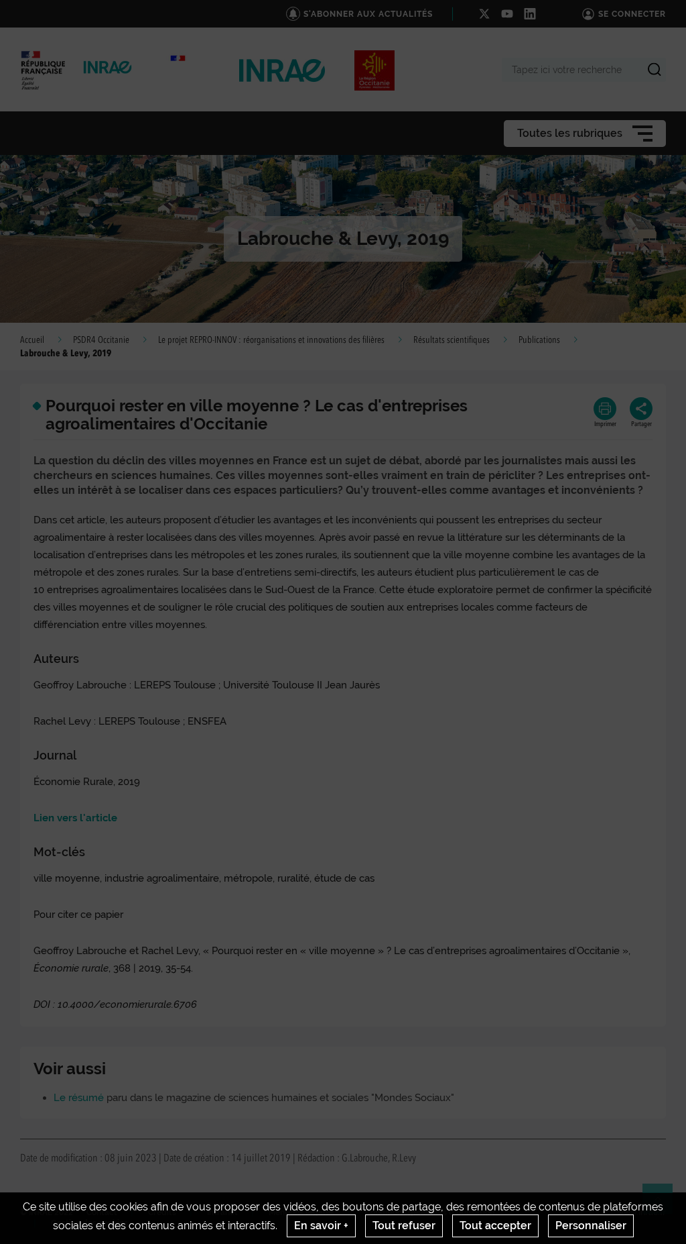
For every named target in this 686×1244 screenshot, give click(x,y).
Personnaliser (590, 1225)
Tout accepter (495, 1225)
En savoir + (321, 1225)
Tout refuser (403, 1225)
